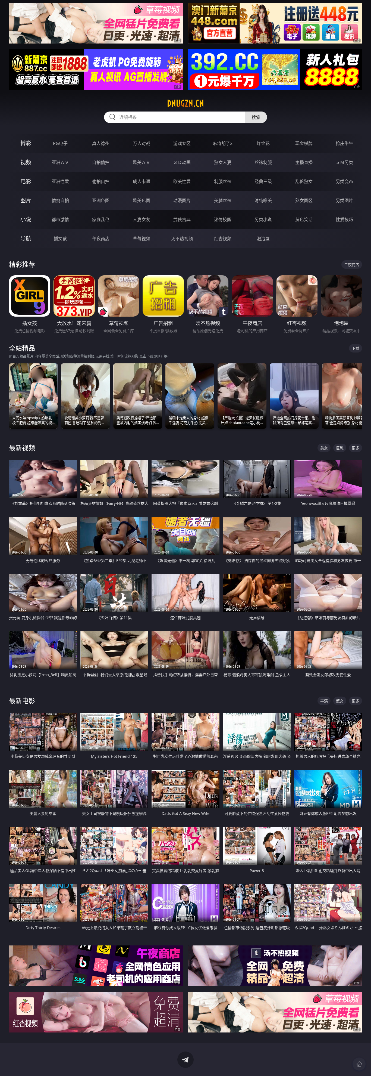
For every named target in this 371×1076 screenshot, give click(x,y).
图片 (25, 200)
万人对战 (141, 143)
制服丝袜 (222, 181)
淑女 (340, 700)
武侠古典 (182, 219)
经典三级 (263, 181)
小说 (25, 219)
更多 (355, 447)
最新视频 (22, 447)
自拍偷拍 (100, 162)
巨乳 (340, 447)
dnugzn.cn (185, 103)
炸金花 (263, 143)
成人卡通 (141, 181)
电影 (25, 181)
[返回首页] (359, 1064)
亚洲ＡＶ (60, 162)
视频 (25, 162)
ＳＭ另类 (344, 162)
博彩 (25, 143)
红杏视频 (222, 239)
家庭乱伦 (100, 219)
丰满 (324, 700)
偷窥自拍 (60, 200)
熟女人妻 (222, 162)
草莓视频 (141, 239)
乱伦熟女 (304, 181)
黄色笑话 (304, 219)
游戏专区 (182, 143)
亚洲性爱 (60, 181)
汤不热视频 (182, 239)
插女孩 (60, 239)
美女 (324, 447)
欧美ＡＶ (141, 162)
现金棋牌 (304, 143)
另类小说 (263, 219)
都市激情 (60, 219)
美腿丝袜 (222, 200)
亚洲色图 (100, 200)
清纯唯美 (263, 200)
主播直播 (304, 162)
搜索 (256, 117)
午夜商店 (100, 239)
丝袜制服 (263, 162)
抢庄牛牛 (344, 143)
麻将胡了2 (222, 143)
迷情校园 (222, 219)
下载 (355, 348)
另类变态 (344, 181)
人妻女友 (141, 219)
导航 (25, 238)
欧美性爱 (182, 181)
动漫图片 (182, 200)
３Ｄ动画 (182, 162)
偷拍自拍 (100, 181)
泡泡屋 (263, 239)
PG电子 (60, 143)
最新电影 (22, 700)
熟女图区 (304, 200)
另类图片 (344, 200)
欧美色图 (141, 200)
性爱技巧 (344, 219)
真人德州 (100, 143)
